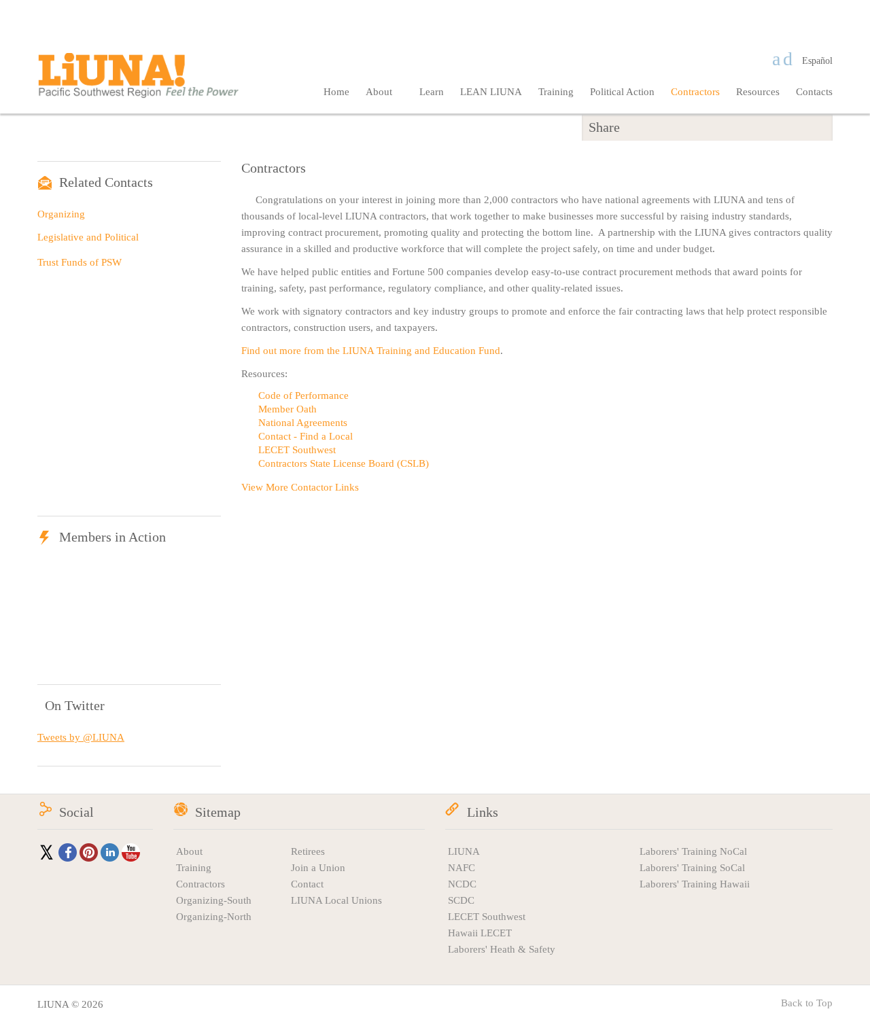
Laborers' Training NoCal (693, 851)
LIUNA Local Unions (336, 900)
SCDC (461, 900)
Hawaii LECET (480, 933)
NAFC (461, 867)
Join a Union (318, 867)
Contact (307, 884)
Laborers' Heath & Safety (501, 949)
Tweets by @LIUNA (80, 737)
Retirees (308, 851)
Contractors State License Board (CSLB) (343, 463)
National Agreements (302, 422)
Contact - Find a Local (305, 436)
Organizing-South (213, 900)
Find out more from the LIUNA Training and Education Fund (370, 350)
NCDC (462, 884)
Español (817, 61)
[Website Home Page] (139, 86)
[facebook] (776, 59)
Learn (431, 91)
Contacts (814, 91)
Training (556, 91)
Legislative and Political (88, 237)
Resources (758, 91)
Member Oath (287, 409)
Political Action (622, 91)
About (380, 91)
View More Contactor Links (300, 487)
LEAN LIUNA (491, 91)
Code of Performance (303, 395)
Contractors (695, 91)
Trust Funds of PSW (79, 262)
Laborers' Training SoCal (692, 867)
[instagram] (788, 59)
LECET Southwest (297, 449)
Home (336, 91)
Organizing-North (213, 916)
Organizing (61, 214)
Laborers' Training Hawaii (695, 884)
